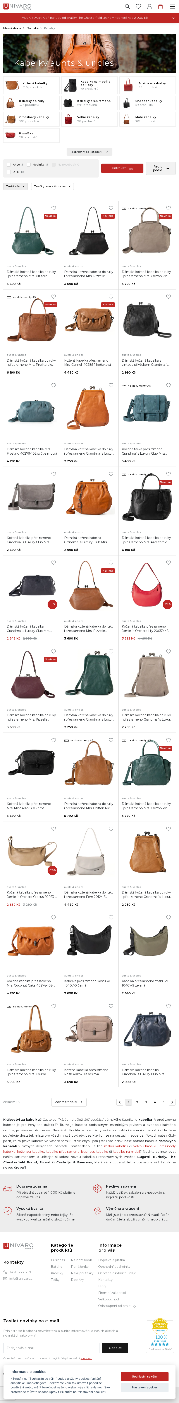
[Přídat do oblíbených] (53, 208)
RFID (18, 172)
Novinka (40, 164)
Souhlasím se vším (145, 1376)
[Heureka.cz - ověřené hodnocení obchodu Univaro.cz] (160, 1335)
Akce (18, 164)
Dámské (33, 28)
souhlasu (86, 1358)
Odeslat (115, 1348)
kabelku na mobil (126, 1152)
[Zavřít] (173, 18)
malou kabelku (116, 1146)
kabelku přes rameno (62, 1152)
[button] (161, 168)
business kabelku (94, 1152)
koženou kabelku (30, 1152)
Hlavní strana (12, 28)
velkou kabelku (145, 1146)
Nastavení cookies (145, 1387)
